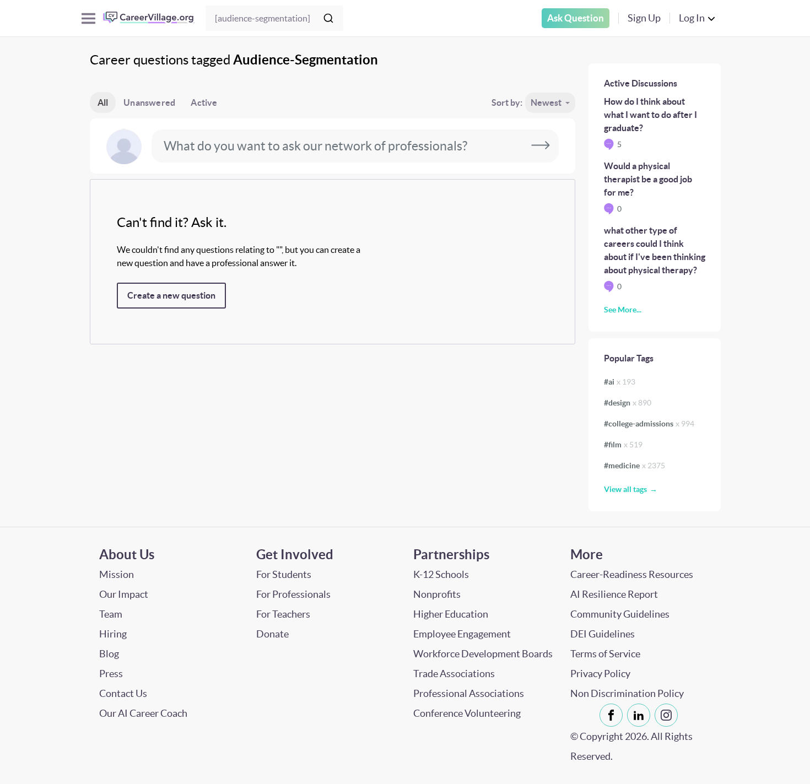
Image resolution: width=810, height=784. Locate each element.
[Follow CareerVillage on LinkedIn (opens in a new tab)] (641, 715)
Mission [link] (116, 574)
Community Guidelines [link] (619, 614)
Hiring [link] (113, 634)
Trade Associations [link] (454, 673)
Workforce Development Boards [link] (483, 653)
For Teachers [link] (283, 614)
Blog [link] (109, 653)
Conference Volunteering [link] (467, 713)
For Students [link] (283, 574)
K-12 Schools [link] (441, 574)
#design (627, 402)
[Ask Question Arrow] (540, 146)
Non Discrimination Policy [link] (627, 693)
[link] (611, 715)
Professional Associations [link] (468, 693)
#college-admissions (649, 423)
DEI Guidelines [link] (602, 634)
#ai (619, 381)
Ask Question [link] (575, 18)
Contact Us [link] (123, 693)
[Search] (328, 18)
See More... (622, 309)
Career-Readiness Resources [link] (631, 574)
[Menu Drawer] (88, 18)
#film (623, 444)
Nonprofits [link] (437, 594)
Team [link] (110, 614)
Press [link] (111, 673)
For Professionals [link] (293, 594)
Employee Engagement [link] (462, 634)
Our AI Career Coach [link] (143, 713)
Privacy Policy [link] (600, 673)
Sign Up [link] (644, 18)
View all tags (625, 489)
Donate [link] (272, 634)
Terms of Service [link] (605, 653)
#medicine (634, 465)
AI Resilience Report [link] (614, 594)
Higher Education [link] (450, 614)
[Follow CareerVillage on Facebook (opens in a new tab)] (613, 715)
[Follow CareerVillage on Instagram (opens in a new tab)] (668, 715)
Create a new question (171, 295)
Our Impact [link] (123, 594)
